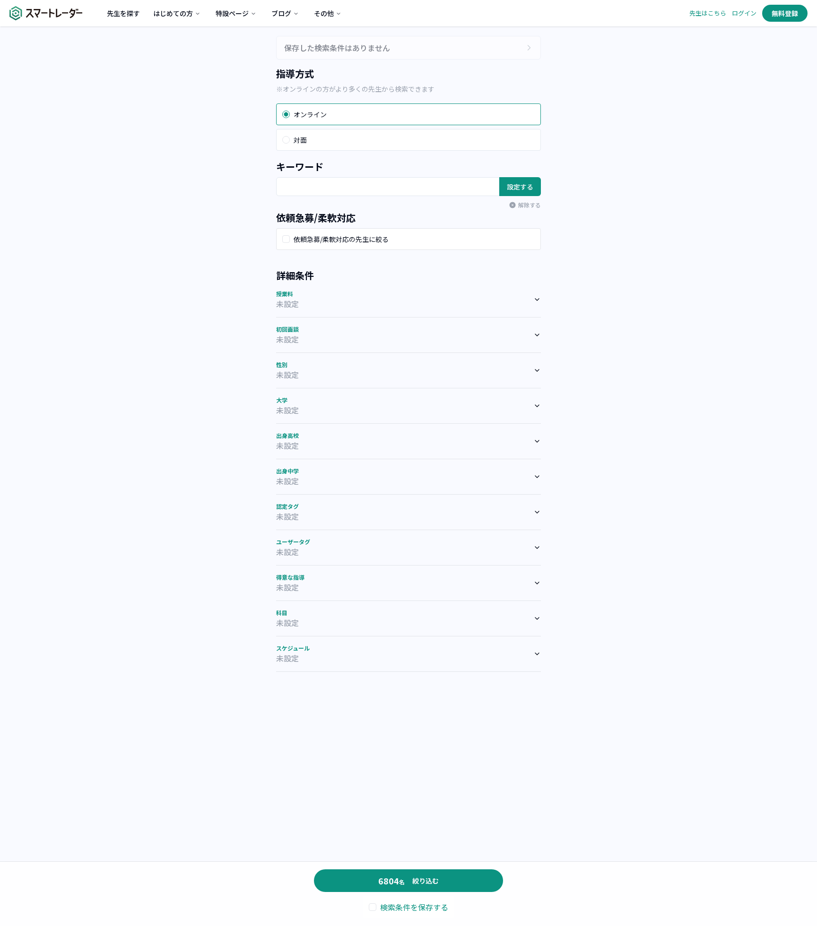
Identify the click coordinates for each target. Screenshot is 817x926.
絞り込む (408, 881)
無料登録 (785, 13)
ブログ (281, 13)
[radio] (286, 114)
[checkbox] (286, 239)
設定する (520, 186)
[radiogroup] (408, 127)
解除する (529, 205)
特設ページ (232, 13)
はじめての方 (173, 13)
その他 (324, 13)
